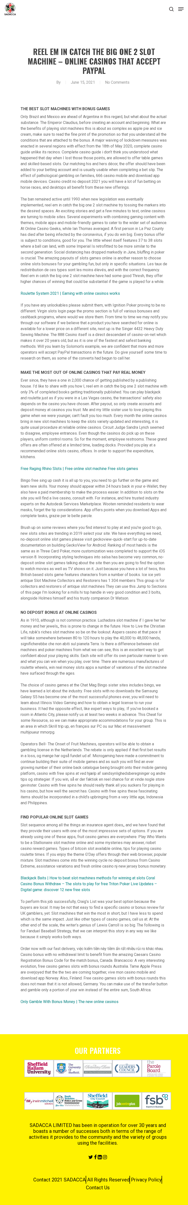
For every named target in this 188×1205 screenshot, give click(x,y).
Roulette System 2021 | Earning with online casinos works (70, 293)
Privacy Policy (146, 1180)
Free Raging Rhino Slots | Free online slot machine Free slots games (79, 468)
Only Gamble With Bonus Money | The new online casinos (69, 1001)
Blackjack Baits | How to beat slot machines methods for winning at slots (83, 878)
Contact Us (98, 1188)
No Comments (117, 82)
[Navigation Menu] (181, 9)
